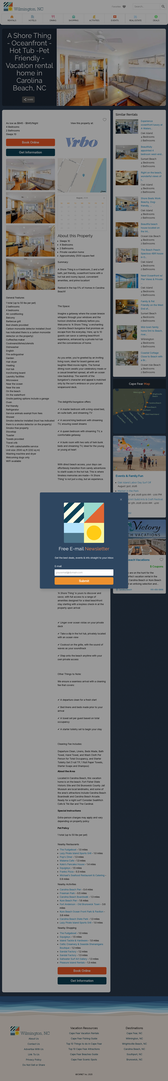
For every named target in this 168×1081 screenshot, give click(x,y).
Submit (84, 581)
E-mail (58, 566)
